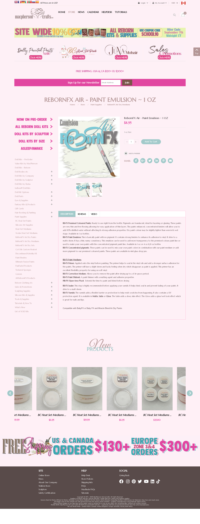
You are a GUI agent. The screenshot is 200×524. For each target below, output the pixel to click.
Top (196, 53)
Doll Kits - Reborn (22, 167)
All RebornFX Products (25, 278)
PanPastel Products (24, 266)
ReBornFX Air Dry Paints (26, 237)
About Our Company (48, 482)
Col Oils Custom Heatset (26, 249)
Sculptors (43, 489)
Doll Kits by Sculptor (24, 180)
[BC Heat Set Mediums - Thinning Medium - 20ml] (170, 388)
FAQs (83, 486)
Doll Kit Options (22, 192)
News (41, 479)
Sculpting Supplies (22, 291)
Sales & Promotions (23, 287)
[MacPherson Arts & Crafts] (34, 17)
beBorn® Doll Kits (22, 188)
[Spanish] (37, 1)
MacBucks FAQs (88, 489)
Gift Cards (19, 208)
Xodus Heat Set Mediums (26, 233)
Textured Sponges (23, 270)
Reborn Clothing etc (24, 283)
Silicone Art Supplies (24, 225)
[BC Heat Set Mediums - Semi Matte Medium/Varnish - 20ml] (64, 388)
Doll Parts (19, 196)
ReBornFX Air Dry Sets (25, 245)
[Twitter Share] (149, 160)
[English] (16, 1)
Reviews (82, 214)
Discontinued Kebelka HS (26, 253)
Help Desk (85, 475)
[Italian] (26, 1)
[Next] (115, 141)
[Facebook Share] (136, 160)
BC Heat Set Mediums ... (30, 415)
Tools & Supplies (22, 299)
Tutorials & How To (23, 303)
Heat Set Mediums (23, 229)
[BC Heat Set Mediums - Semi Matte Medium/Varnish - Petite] (100, 388)
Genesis (19, 274)
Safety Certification (47, 493)
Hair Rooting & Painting (25, 212)
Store (83, 104)
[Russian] (33, 1)
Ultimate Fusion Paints (25, 262)
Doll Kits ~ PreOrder (24, 159)
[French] (19, 1)
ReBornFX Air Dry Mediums (118, 104)
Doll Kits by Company (24, 176)
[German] (23, 1)
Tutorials (85, 493)
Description (67, 214)
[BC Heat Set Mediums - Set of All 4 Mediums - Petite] (135, 388)
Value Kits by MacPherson (26, 163)
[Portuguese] (30, 1)
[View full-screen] (115, 120)
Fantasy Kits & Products (25, 204)
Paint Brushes (21, 257)
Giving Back (124, 475)
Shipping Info (87, 482)
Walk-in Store (44, 486)
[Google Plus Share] (142, 160)
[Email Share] (170, 160)
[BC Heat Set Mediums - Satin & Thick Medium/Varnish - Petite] (29, 388)
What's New (20, 307)
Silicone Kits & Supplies (25, 295)
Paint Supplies (96, 104)
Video (94, 214)
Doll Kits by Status (23, 184)
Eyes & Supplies (21, 200)
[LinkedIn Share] (156, 160)
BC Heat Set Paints (23, 221)
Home (72, 104)
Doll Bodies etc (21, 172)
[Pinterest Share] (163, 160)
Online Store (44, 475)
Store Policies (87, 479)
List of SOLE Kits (22, 311)
